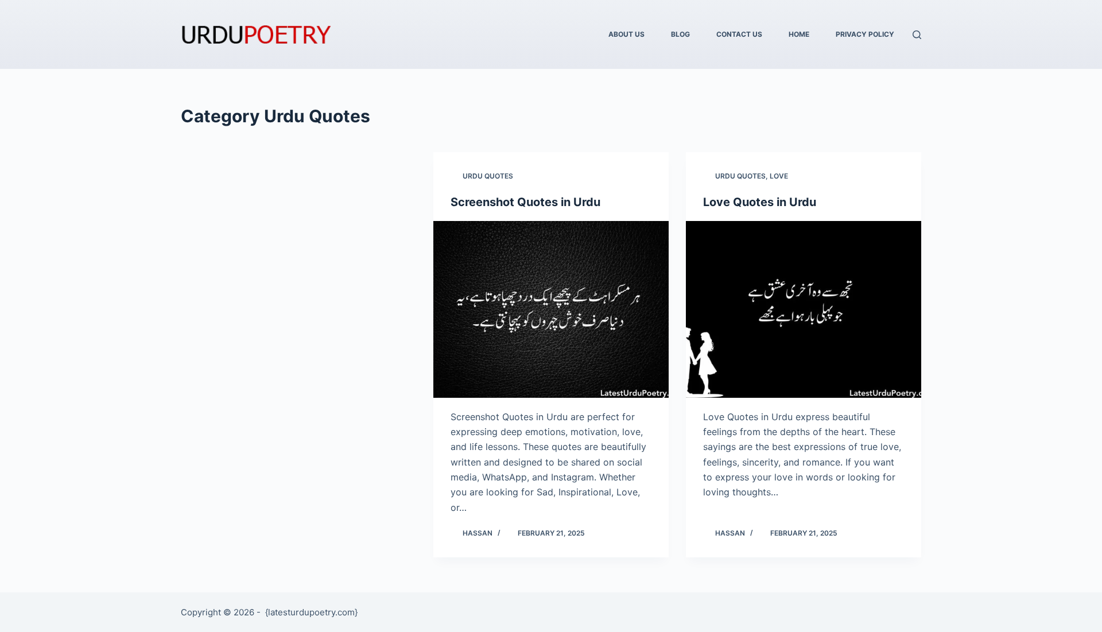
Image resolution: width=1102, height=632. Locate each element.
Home (799, 34)
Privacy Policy (865, 34)
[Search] (917, 34)
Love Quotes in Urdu (759, 202)
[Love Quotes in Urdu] (803, 309)
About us (626, 34)
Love (779, 176)
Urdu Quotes (488, 176)
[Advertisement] (298, 237)
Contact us (739, 34)
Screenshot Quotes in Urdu (525, 202)
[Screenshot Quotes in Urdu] (551, 309)
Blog (680, 34)
